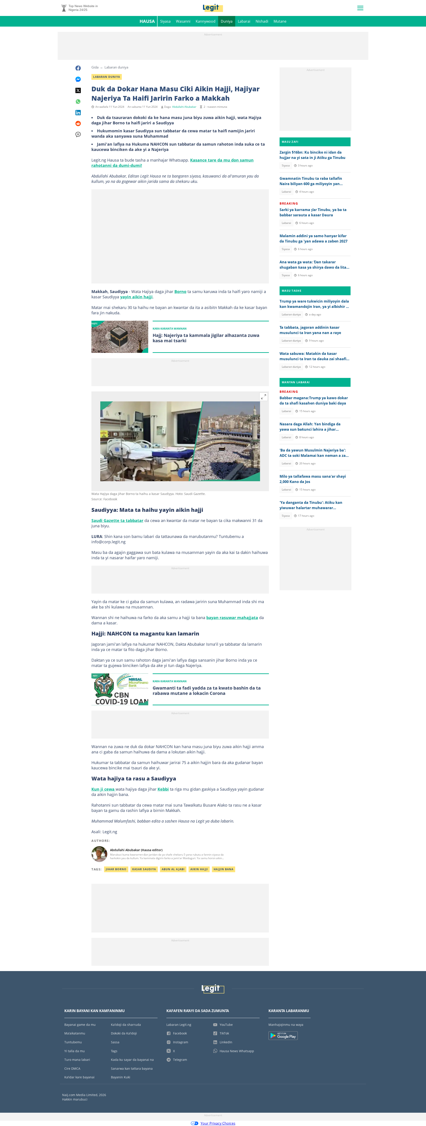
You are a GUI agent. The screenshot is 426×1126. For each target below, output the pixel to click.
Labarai (244, 21)
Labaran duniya (116, 67)
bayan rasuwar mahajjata (232, 617)
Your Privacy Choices (218, 1123)
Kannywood (205, 21)
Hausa (147, 21)
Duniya (227, 21)
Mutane (280, 21)
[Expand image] (263, 397)
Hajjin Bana (223, 869)
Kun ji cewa (103, 789)
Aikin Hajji (199, 869)
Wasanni (183, 21)
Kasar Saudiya (144, 869)
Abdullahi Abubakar (184, 107)
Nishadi (262, 21)
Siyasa (165, 21)
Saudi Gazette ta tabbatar (117, 520)
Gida (95, 67)
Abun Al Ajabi (173, 869)
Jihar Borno (116, 869)
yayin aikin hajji (136, 296)
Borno (180, 291)
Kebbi (163, 789)
